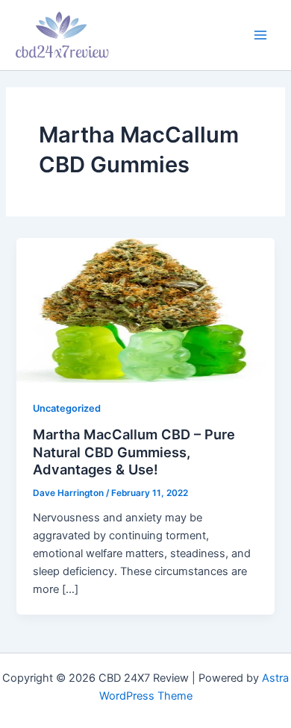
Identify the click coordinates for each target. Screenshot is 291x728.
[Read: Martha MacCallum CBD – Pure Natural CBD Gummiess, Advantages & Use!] (145, 309)
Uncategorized (67, 408)
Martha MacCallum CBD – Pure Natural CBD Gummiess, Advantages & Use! (134, 451)
